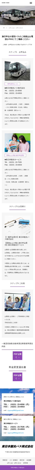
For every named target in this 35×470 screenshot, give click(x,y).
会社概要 (29, 460)
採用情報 (25, 463)
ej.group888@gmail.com (16, 410)
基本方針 (22, 460)
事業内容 (5, 460)
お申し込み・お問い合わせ (14, 463)
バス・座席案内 (13, 460)
